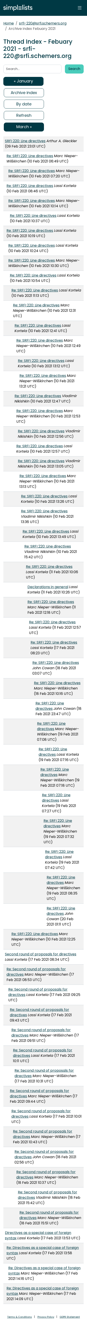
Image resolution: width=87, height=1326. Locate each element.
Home (8, 23)
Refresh (23, 115)
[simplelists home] (16, 7)
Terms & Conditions (19, 1317)
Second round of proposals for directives (40, 954)
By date (23, 104)
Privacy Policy (45, 1317)
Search (74, 68)
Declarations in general (47, 586)
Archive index (24, 92)
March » (24, 126)
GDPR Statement (70, 1317)
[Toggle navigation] (80, 8)
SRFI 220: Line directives (25, 141)
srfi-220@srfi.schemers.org (42, 23)
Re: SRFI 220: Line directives (29, 155)
